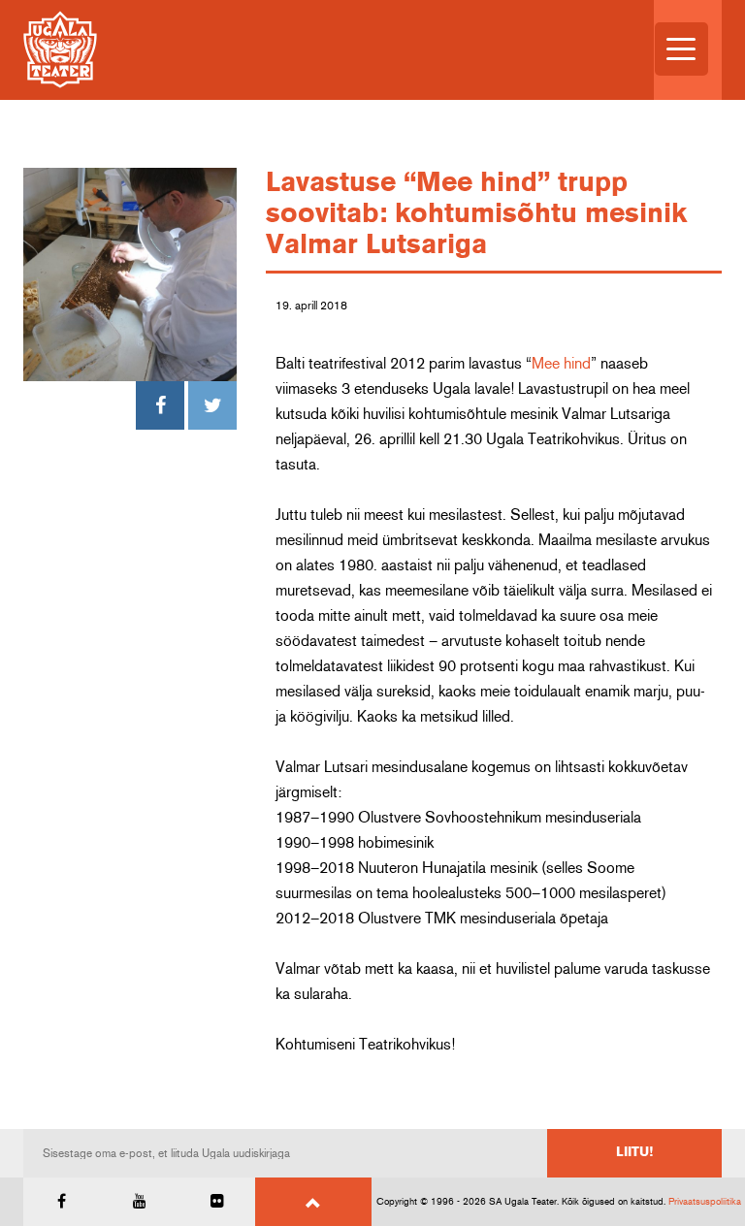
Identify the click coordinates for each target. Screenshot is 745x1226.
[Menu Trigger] (681, 49)
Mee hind (561, 363)
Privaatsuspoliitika (704, 1202)
